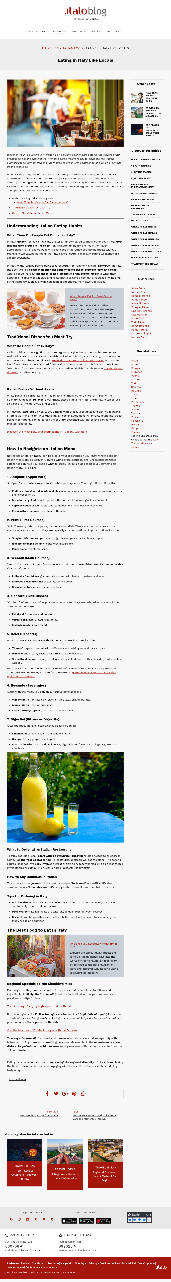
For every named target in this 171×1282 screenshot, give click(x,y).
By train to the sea (142, 199)
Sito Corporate (146, 1263)
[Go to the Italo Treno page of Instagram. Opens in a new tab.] (20, 1220)
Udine (134, 398)
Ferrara (136, 432)
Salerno (136, 387)
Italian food (58, 31)
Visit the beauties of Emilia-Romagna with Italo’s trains (42, 1030)
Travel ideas (96, 31)
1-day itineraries (141, 166)
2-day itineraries (141, 172)
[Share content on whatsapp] (83, 1093)
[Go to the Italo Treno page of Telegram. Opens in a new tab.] (52, 1220)
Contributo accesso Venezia (41, 1267)
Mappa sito (66, 1263)
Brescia (135, 424)
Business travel (37, 31)
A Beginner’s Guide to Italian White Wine (65, 1176)
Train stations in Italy (144, 264)
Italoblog (50, 48)
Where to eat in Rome (144, 227)
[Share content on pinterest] (74, 1093)
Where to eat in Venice (144, 245)
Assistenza (13, 1263)
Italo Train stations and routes (145, 443)
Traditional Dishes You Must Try (31, 207)
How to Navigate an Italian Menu (32, 213)
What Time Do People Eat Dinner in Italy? (42, 202)
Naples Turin (139, 337)
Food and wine (17, 1079)
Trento (135, 394)
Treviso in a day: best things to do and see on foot (153, 113)
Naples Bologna (141, 333)
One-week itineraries (144, 193)
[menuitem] (114, 31)
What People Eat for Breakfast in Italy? (91, 298)
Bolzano (136, 390)
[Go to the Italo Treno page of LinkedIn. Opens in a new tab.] (28, 1220)
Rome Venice (139, 299)
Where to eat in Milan (144, 233)
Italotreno (114, 31)
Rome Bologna (140, 325)
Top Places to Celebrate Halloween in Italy (24, 1174)
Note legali (81, 1263)
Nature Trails (139, 220)
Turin (134, 383)
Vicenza (136, 409)
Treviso (135, 405)
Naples (135, 379)
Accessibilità (129, 1263)
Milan (134, 360)
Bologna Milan (140, 307)
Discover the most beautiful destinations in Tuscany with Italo (47, 431)
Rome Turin (138, 318)
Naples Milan (139, 314)
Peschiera (137, 420)
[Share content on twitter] (56, 1093)
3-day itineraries (141, 178)
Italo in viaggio (15, 1267)
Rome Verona (139, 329)
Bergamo (136, 428)
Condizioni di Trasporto (45, 1263)
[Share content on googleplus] (65, 1093)
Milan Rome (138, 288)
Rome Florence (140, 295)
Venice (135, 375)
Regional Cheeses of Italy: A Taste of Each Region (106, 1176)
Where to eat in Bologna (146, 251)
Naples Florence (141, 310)
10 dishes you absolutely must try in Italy (93, 945)
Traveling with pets (143, 214)
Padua (135, 417)
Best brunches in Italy (144, 258)
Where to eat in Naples (145, 239)
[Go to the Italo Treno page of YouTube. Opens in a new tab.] (44, 1220)
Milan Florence (140, 303)
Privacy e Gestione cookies (104, 1263)
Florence (136, 371)
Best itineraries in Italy (145, 160)
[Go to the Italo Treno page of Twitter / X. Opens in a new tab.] (36, 1220)
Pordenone (138, 402)
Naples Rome (139, 292)
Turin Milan (138, 322)
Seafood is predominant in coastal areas (77, 360)
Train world (77, 31)
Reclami (25, 1263)
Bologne (136, 368)
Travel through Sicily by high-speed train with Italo (39, 1006)
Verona (135, 413)
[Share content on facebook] (47, 1093)
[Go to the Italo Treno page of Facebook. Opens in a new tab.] (12, 1220)
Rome (134, 364)
